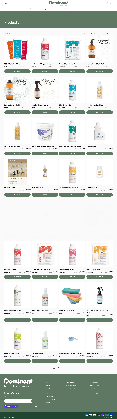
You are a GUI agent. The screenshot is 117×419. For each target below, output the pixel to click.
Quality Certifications (71, 385)
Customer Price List (10, 187)
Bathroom (48, 393)
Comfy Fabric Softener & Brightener (70, 146)
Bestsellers (48, 402)
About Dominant (70, 382)
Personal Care (49, 396)
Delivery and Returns (95, 393)
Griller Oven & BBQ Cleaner (40, 310)
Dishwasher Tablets (10, 230)
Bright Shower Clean (65, 105)
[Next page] (63, 367)
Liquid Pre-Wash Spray (39, 353)
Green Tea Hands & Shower (12, 310)
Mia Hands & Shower (92, 353)
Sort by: (86, 33)
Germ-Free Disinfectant (66, 269)
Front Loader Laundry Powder (41, 269)
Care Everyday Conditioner (94, 105)
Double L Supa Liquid (65, 230)
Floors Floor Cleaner (10, 269)
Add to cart (17, 71)
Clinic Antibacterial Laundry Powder (43, 146)
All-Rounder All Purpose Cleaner (41, 64)
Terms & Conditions (94, 385)
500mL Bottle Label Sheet (12, 64)
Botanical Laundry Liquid (12, 105)
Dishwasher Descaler (92, 187)
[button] (6, 3)
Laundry (48, 388)
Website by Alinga (108, 417)
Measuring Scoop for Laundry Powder (70, 353)
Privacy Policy (93, 388)
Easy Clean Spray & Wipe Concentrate (98, 230)
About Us (48, 385)
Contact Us (68, 391)
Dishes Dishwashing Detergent (68, 187)
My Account (93, 391)
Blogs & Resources (70, 388)
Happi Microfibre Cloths (66, 310)
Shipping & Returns (94, 382)
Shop (47, 382)
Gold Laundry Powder (93, 269)
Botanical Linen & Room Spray (41, 105)
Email (7, 399)
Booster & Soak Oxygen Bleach (68, 64)
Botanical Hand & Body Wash (95, 64)
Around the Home (50, 399)
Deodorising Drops (37, 187)
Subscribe (33, 401)
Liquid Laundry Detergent (12, 353)
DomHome (11, 417)
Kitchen (48, 391)
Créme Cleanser (91, 146)
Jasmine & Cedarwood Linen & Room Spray (97, 311)
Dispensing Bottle (37, 230)
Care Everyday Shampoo (12, 146)
